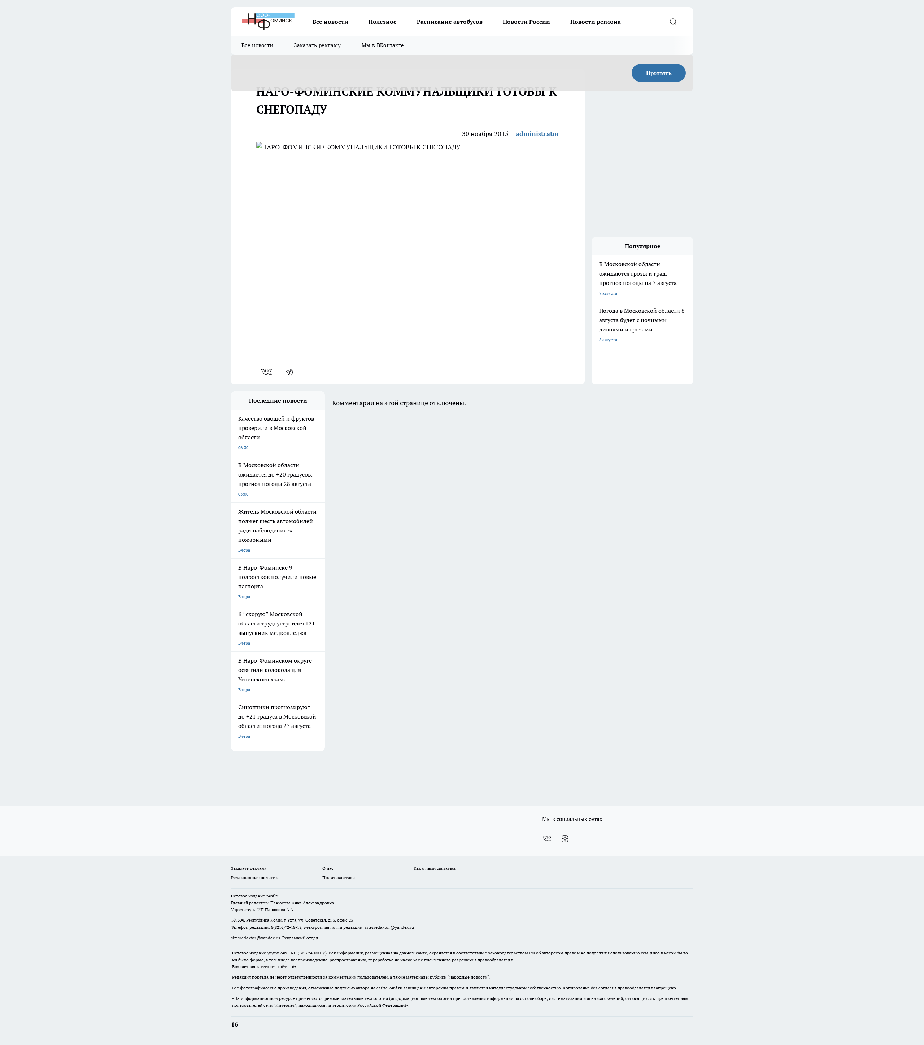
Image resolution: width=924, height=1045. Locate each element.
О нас (328, 868)
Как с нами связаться (435, 868)
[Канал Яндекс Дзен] (565, 838)
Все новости (330, 21)
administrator (537, 133)
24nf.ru (273, 896)
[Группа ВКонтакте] (547, 838)
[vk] (267, 372)
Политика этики (338, 877)
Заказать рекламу (317, 45)
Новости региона (595, 21)
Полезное (383, 21)
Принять (659, 72)
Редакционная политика (255, 877)
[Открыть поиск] (673, 21)
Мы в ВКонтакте (383, 45)
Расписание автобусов (450, 21)
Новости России (526, 21)
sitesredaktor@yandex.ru (389, 927)
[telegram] (292, 372)
